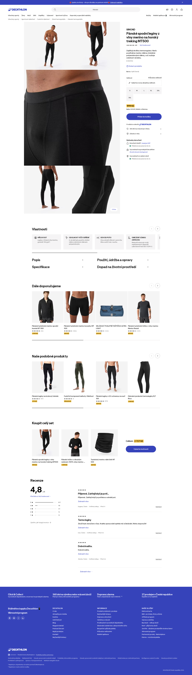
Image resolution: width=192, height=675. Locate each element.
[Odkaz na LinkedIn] (22, 618)
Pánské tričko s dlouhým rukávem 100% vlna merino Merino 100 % (72, 461)
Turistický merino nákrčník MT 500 (103, 461)
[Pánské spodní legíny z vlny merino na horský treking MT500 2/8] (48, 46)
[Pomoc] (172, 9)
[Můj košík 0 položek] (181, 9)
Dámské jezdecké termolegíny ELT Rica (142, 397)
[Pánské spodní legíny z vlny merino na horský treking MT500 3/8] (72, 118)
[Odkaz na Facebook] (9, 618)
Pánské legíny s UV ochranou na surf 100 (111, 397)
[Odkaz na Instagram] (18, 618)
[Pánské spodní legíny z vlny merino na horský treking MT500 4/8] (48, 190)
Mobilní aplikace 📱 (160, 15)
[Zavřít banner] (182, 2)
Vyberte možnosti (141, 449)
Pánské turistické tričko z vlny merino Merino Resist (143, 327)
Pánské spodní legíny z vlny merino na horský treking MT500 (45, 461)
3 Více (114, 209)
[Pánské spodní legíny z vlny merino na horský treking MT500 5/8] (96, 190)
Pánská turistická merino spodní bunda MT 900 (45, 327)
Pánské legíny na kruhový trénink (45, 396)
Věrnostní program (176, 15)
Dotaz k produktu (135, 66)
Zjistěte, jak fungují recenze (39, 522)
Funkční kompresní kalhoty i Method (78, 396)
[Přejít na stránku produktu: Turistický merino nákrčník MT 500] (104, 442)
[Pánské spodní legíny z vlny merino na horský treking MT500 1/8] (96, 46)
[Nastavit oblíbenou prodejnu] (167, 9)
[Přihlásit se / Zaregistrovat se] (176, 9)
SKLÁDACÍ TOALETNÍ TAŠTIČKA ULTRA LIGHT (111, 327)
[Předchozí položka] (151, 228)
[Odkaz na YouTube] (14, 618)
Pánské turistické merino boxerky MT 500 (79, 327)
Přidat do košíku (144, 117)
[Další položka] (157, 228)
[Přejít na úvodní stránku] (17, 9)
